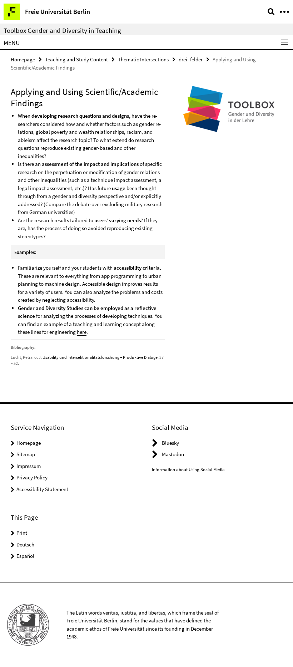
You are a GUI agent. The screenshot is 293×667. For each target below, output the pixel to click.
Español (25, 556)
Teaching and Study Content (76, 59)
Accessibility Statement (42, 489)
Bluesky (170, 442)
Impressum (28, 466)
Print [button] (21, 532)
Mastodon (173, 454)
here (81, 332)
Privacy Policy (32, 477)
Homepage (23, 59)
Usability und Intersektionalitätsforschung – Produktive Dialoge (100, 357)
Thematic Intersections (143, 59)
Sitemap (25, 454)
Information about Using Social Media (188, 470)
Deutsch (25, 544)
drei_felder (191, 59)
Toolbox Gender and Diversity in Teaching (62, 30)
